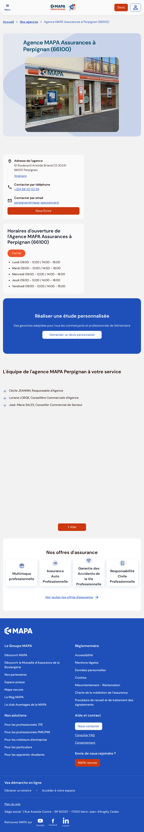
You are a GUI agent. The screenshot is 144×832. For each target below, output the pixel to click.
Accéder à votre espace (58, 790)
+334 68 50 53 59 (26, 189)
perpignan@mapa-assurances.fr (36, 203)
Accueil (8, 22)
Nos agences (29, 22)
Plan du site (12, 804)
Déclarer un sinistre (17, 790)
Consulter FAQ (85, 735)
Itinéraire (20, 176)
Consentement (85, 743)
